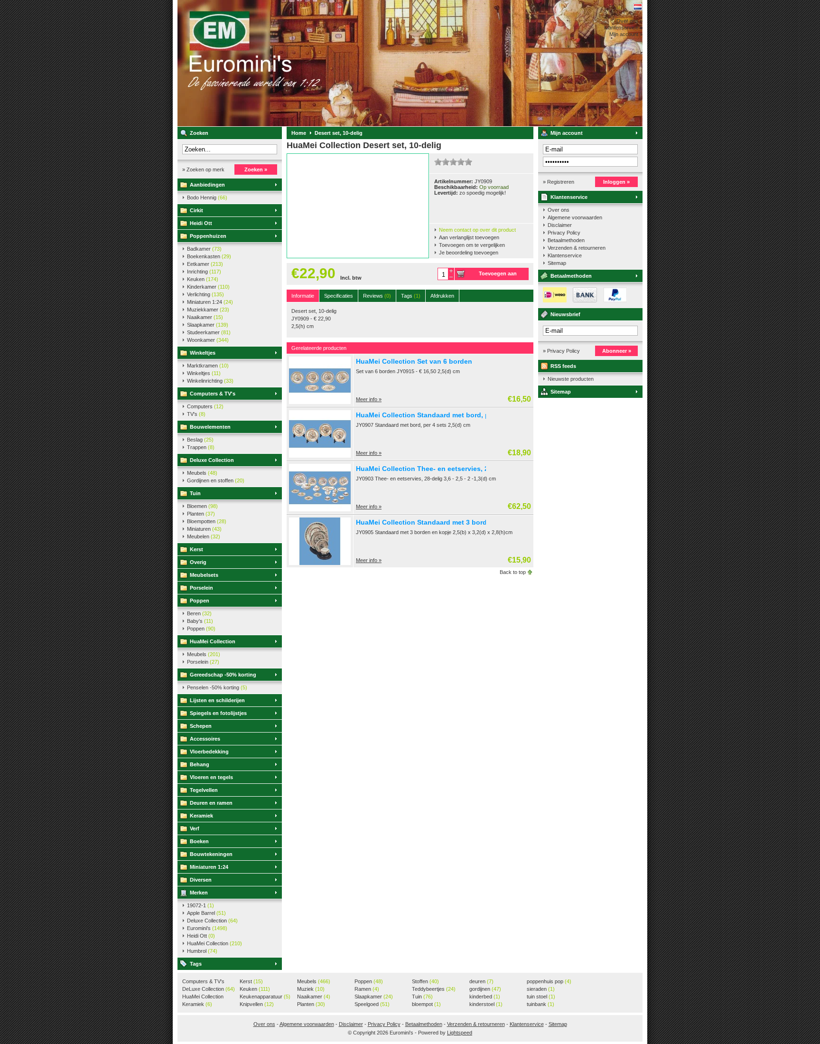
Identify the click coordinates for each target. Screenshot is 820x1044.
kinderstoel (486, 1004)
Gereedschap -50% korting (223, 674)
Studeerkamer (209, 332)
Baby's (200, 621)
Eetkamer (205, 264)
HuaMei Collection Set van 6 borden (414, 361)
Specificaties (338, 296)
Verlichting (205, 294)
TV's (196, 414)
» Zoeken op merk (203, 169)
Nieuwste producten (571, 379)
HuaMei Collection (212, 641)
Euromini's (303, 63)
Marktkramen (208, 365)
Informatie (302, 296)
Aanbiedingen (207, 185)
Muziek (311, 989)
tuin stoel (541, 996)
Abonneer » (616, 351)
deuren (481, 981)
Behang (199, 764)
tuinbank (540, 1004)
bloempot (426, 1004)
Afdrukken (442, 296)
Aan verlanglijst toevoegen (469, 237)
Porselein (201, 588)
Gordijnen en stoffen (215, 480)
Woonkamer (208, 340)
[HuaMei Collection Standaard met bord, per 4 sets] (320, 456)
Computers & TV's (212, 393)
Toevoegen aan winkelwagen (498, 275)
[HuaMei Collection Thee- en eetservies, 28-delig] (320, 509)
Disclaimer (560, 225)
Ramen (366, 989)
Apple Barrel (206, 913)
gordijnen (485, 989)
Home (298, 133)
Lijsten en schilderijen (217, 700)
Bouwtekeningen (211, 854)
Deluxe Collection (212, 460)
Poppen (199, 600)
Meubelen (203, 536)
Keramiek (201, 815)
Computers (205, 406)
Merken (199, 892)
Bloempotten (206, 521)
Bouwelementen (210, 427)
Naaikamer (205, 317)
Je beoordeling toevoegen (468, 252)
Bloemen (202, 506)
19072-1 (200, 905)
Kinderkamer (208, 287)
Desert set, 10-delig (339, 133)
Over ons (558, 210)
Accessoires (205, 739)
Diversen (201, 880)
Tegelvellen (204, 790)
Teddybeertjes (434, 989)
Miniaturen (204, 529)
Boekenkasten (209, 256)
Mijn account (566, 133)
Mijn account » (626, 34)
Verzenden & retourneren (577, 248)
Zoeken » (255, 169)
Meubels (202, 473)
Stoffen (425, 981)
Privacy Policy (564, 232)
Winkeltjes (202, 353)
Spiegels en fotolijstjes (218, 713)
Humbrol (202, 951)
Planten (201, 514)
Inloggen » (616, 182)
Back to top (513, 572)
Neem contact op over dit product (477, 230)
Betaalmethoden (566, 240)
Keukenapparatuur (265, 996)
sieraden (541, 989)
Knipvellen (257, 1004)
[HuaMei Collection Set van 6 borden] (320, 402)
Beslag (200, 439)
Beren (199, 613)
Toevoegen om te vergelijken (472, 245)
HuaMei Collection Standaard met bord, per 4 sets (436, 415)
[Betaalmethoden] (582, 300)
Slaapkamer (207, 325)
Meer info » (369, 399)
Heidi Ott (201, 223)
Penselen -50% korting (217, 687)
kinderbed (484, 996)
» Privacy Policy (561, 351)
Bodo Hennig (207, 197)
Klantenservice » (623, 27)
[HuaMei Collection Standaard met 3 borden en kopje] (320, 563)
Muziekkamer (208, 309)
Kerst (196, 549)
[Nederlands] (638, 6)
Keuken (202, 279)
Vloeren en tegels (211, 777)
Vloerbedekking (209, 751)
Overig (198, 562)
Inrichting (204, 271)
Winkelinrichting (210, 381)
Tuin (195, 493)
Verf (194, 828)
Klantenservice (568, 197)
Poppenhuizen (208, 236)
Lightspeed (459, 1032)
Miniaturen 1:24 (210, 302)
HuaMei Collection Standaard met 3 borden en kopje (440, 522)
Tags (196, 964)
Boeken (199, 841)
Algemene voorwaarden (575, 217)
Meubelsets (204, 575)
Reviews (377, 296)
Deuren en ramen (211, 803)
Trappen (200, 447)
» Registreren (558, 182)
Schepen (201, 726)
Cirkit (196, 210)
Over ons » (629, 21)
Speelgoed (372, 1004)
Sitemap (557, 263)
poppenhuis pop (549, 981)
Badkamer (204, 249)
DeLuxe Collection (208, 989)
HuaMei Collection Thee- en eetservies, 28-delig (433, 468)
